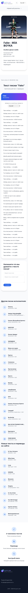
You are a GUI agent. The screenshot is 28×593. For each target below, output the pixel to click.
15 (4, 404)
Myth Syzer (10, 466)
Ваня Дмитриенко (18, 315)
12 (4, 383)
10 (4, 370)
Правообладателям (6, 580)
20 (4, 439)
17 (4, 418)
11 (4, 376)
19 (4, 432)
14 (4, 397)
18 (4, 425)
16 (4, 411)
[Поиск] (16, 2)
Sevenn (10, 419)
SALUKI (9, 473)
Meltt (9, 480)
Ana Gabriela (11, 494)
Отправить (7, 285)
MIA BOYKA (11, 308)
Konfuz (9, 322)
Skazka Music (17, 412)
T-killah (9, 349)
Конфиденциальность (7, 582)
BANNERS (10, 453)
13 (4, 390)
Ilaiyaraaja (10, 515)
